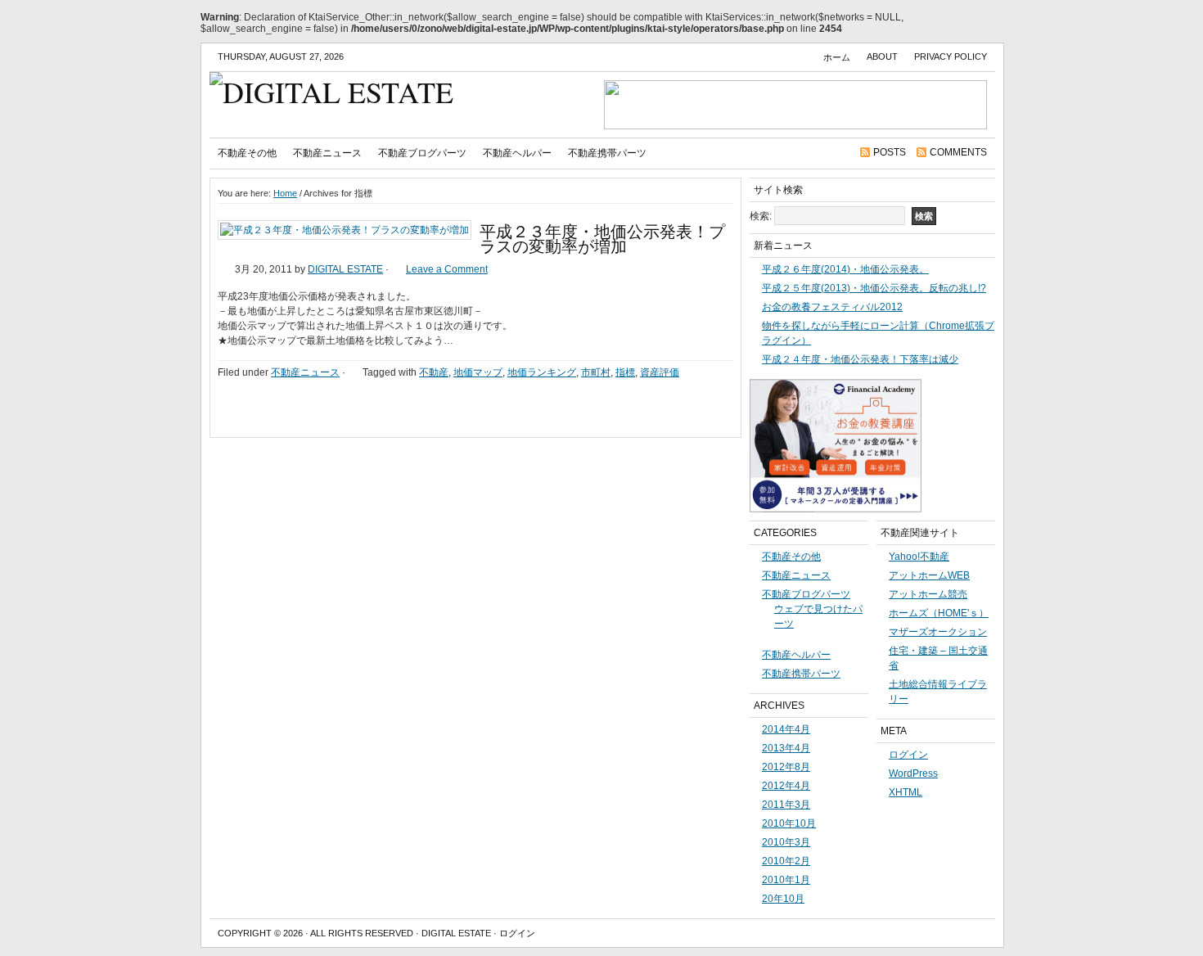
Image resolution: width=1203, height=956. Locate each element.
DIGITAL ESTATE (345, 269)
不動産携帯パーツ (607, 153)
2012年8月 (786, 767)
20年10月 (783, 898)
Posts (889, 152)
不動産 (433, 372)
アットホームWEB (929, 575)
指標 (625, 372)
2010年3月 (786, 842)
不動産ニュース (327, 153)
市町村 (596, 372)
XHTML (905, 792)
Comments (958, 152)
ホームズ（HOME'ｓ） (939, 613)
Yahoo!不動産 (919, 556)
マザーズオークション (938, 632)
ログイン (908, 754)
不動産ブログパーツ (422, 153)
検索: (761, 216)
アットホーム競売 (928, 594)
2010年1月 (786, 880)
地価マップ (477, 372)
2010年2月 (786, 861)
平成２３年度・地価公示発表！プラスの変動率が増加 (602, 238)
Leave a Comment (447, 269)
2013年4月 (786, 748)
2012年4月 (786, 785)
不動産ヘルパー (517, 153)
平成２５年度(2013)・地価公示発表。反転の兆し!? (874, 288)
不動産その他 (247, 153)
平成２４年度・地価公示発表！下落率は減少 (860, 359)
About (882, 56)
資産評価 (659, 372)
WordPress (913, 773)
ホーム (836, 57)
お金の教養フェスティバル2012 (832, 307)
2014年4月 (786, 729)
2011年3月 (786, 804)
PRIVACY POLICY (950, 56)
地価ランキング (541, 372)
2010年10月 (789, 823)
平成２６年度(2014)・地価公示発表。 (845, 269)
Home (285, 193)
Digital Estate (456, 933)
